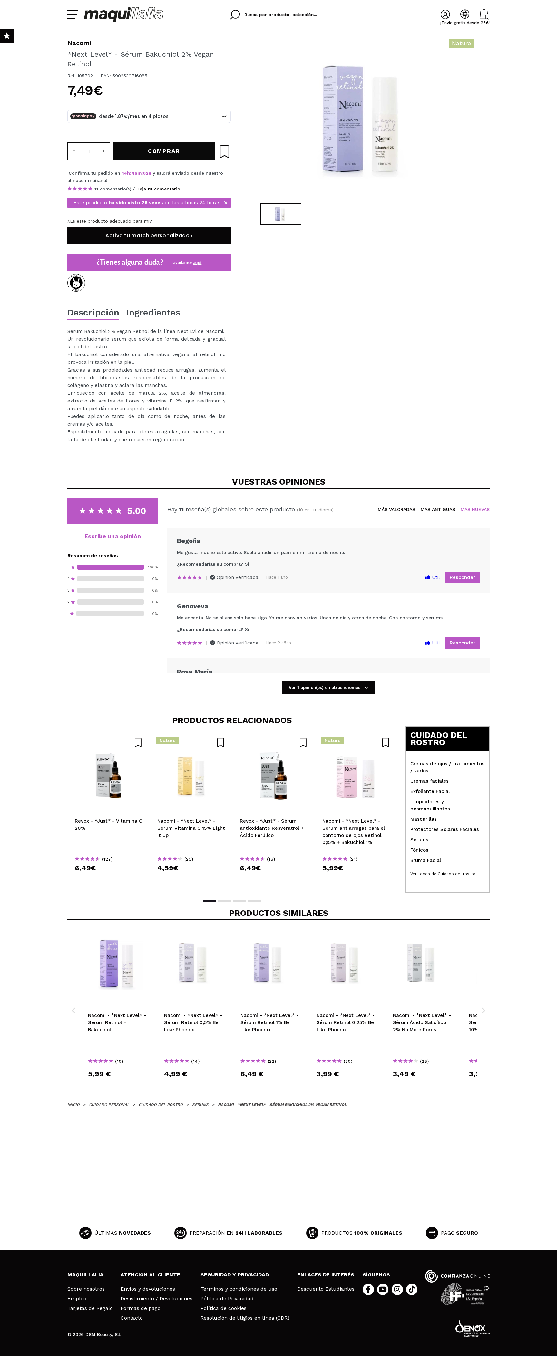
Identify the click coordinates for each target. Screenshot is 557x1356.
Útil (435, 577)
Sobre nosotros (86, 1289)
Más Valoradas (396, 509)
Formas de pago (141, 1308)
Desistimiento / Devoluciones (156, 1298)
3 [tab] (239, 901)
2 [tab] (224, 901)
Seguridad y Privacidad (234, 1275)
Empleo (76, 1298)
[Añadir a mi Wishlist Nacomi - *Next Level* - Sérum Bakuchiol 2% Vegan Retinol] (224, 151)
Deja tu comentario (158, 188)
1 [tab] (209, 901)
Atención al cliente (150, 1275)
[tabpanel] (366, 119)
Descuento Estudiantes (326, 1289)
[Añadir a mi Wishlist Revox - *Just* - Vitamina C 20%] (108, 742)
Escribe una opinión (112, 536)
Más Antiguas (438, 509)
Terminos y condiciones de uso (238, 1289)
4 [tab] (254, 901)
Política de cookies (223, 1308)
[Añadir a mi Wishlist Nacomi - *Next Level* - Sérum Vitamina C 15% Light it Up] (191, 742)
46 (134, 173)
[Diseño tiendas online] (472, 1328)
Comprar (108, 879)
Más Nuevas (475, 509)
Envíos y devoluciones (148, 1289)
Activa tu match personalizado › (148, 235)
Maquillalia (85, 1275)
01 (145, 173)
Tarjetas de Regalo (90, 1308)
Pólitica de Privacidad (227, 1298)
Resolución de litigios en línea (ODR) (244, 1318)
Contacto (132, 1318)
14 (124, 173)
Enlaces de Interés (325, 1275)
